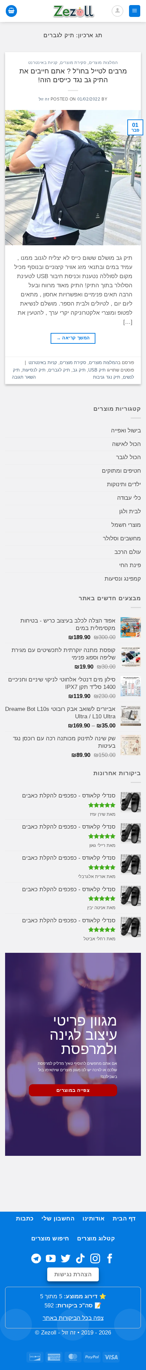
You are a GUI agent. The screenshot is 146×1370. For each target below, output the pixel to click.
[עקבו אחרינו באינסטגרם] (95, 1259)
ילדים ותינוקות (124, 484)
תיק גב (79, 370)
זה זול (44, 99)
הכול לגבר (128, 457)
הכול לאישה (126, 444)
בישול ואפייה (126, 430)
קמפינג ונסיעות (123, 579)
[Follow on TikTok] (80, 1259)
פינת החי (130, 565)
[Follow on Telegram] (36, 1259)
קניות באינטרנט (43, 62)
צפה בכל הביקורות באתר (73, 1318)
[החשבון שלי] (117, 11)
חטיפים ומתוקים (121, 471)
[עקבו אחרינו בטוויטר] (66, 1259)
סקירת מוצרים (73, 62)
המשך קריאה (73, 338)
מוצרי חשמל (126, 525)
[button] (135, 11)
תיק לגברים (59, 370)
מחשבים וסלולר (122, 538)
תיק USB (97, 370)
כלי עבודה (129, 498)
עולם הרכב (127, 552)
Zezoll (48, 1332)
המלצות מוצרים (103, 62)
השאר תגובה (24, 377)
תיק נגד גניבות (106, 377)
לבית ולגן (130, 511)
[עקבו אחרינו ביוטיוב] (51, 1259)
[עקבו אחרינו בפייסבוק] (110, 1259)
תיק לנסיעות (33, 370)
